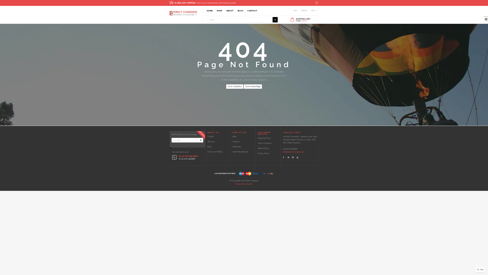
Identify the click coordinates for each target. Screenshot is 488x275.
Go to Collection (235, 86)
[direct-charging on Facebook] (283, 157)
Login (295, 10)
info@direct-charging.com (293, 152)
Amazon (236, 142)
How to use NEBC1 (215, 152)
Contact (210, 136)
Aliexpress (237, 147)
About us (211, 142)
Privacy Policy (263, 153)
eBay (235, 136)
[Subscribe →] (201, 140)
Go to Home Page (252, 86)
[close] (316, 3)
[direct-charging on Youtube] (297, 157)
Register (304, 10)
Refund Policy (263, 148)
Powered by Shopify (244, 184)
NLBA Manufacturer (240, 152)
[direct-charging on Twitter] (288, 157)
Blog (209, 147)
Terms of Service (264, 143)
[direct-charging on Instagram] (293, 157)
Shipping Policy (264, 138)
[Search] (275, 19)
